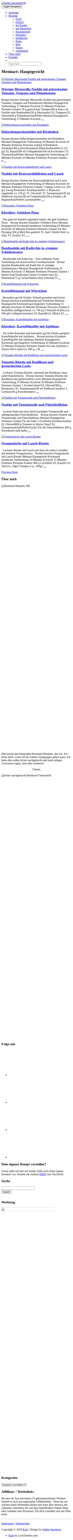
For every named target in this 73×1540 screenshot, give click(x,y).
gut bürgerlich (23, 28)
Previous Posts (9, 472)
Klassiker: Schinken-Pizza (20, 212)
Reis (18, 44)
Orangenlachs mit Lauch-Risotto (25, 443)
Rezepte (13, 15)
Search (6, 1192)
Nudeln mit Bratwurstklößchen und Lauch (32, 173)
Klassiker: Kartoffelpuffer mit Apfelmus (30, 326)
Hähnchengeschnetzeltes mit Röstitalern (30, 132)
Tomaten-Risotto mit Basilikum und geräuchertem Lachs (27, 364)
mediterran (21, 38)
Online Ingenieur (51, 1529)
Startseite (14, 12)
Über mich (14, 53)
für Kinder (21, 25)
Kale (25, 1529)
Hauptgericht (23, 31)
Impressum (7, 1523)
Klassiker (21, 34)
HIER (42, 1174)
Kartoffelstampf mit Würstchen (24, 291)
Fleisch (20, 22)
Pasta (18, 41)
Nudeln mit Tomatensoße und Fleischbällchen (34, 404)
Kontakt (13, 57)
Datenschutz (22, 1523)
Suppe (19, 47)
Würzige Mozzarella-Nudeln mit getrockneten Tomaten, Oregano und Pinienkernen (34, 91)
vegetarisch (22, 50)
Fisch (19, 19)
